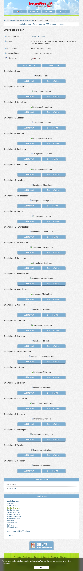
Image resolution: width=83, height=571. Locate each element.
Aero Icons (10, 521)
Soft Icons (10, 525)
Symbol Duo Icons (13, 510)
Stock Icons (27, 557)
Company (54, 557)
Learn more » (6, 564)
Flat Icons (10, 504)
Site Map (63, 557)
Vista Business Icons (14, 516)
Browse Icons (29, 65)
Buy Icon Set (54, 65)
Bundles (48, 11)
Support (63, 11)
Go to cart (12, 489)
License (61, 24)
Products (34, 11)
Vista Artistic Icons (13, 514)
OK (41, 567)
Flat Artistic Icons (13, 506)
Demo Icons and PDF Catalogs (44, 24)
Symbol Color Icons (37, 37)
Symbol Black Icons (13, 512)
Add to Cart (29, 81)
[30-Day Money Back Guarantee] (41, 545)
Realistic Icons (12, 523)
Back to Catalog (54, 81)
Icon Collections (24, 24)
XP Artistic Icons (12, 527)
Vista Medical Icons (13, 518)
